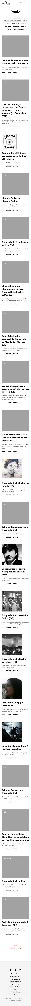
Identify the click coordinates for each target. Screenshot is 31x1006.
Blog (25, 20)
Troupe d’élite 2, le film (13, 881)
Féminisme (15, 23)
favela (8, 23)
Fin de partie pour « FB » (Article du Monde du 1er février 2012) (14, 438)
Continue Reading (12, 72)
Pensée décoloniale (19, 26)
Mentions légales (15, 992)
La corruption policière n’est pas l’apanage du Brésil (13, 572)
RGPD (15, 994)
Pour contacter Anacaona (15, 987)
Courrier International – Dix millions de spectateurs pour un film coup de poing (15, 837)
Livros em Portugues (16, 981)
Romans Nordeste (15, 976)
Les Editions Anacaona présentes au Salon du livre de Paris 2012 (15, 389)
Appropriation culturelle (12, 20)
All (10, 17)
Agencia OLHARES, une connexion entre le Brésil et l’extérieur (14, 156)
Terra (9, 29)
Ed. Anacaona (15, 984)
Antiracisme (18, 17)
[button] (20, 2)
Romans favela (15, 974)
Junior (23, 23)
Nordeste (8, 26)
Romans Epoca (15, 979)
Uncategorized (19, 29)
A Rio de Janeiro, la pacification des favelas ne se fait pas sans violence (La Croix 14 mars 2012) (15, 110)
